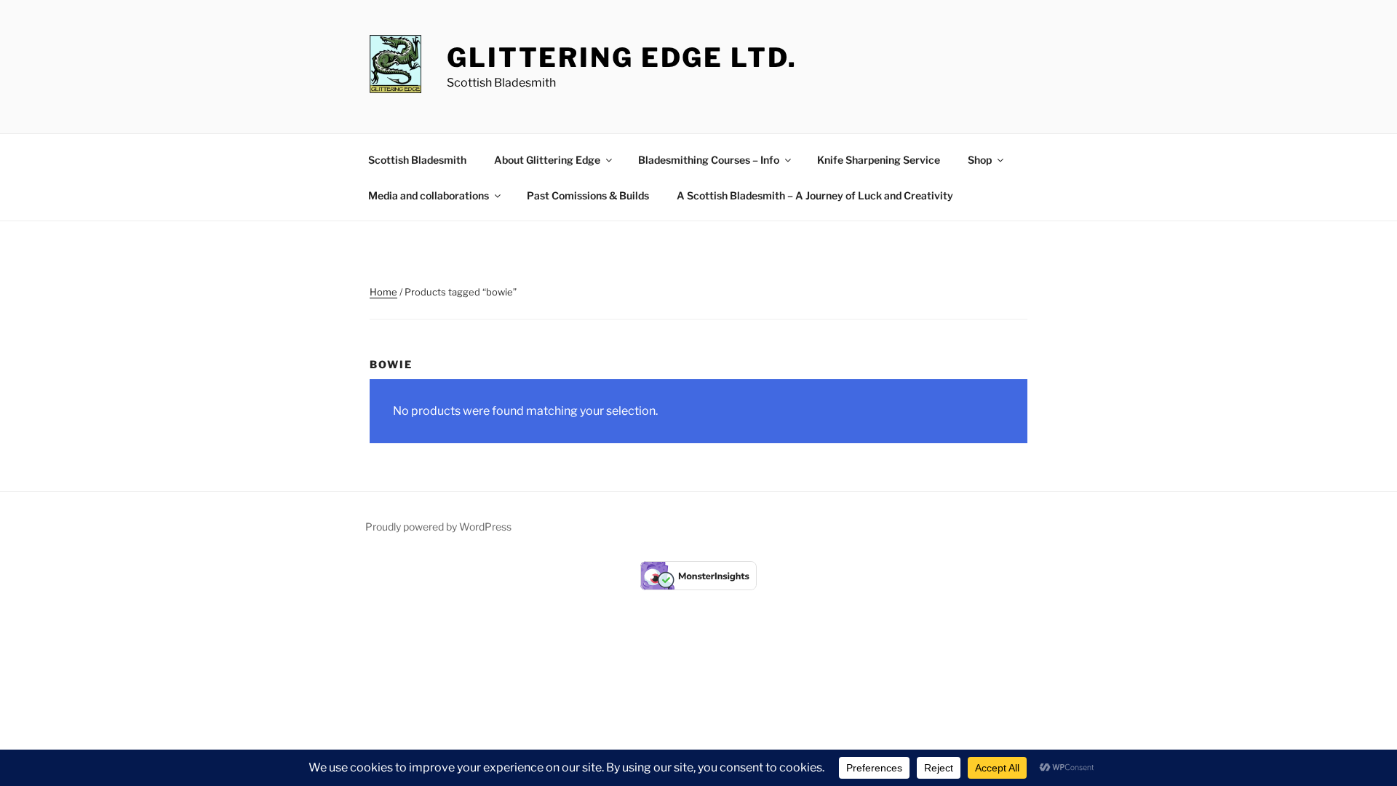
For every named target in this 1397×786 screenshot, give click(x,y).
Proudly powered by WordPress (438, 526)
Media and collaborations (428, 195)
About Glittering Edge (547, 160)
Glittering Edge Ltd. (622, 57)
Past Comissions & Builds (588, 195)
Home (383, 292)
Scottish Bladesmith (417, 160)
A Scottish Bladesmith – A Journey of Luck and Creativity (815, 195)
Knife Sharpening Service (878, 160)
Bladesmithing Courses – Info (708, 160)
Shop (980, 160)
